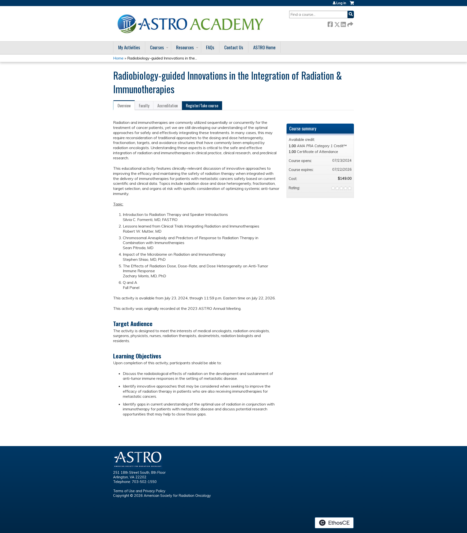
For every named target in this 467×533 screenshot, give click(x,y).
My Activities (129, 47)
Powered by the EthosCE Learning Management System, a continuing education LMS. (334, 523)
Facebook (330, 23)
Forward (349, 23)
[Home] (192, 23)
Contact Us (233, 47)
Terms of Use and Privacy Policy (139, 491)
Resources (185, 47)
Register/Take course (202, 106)
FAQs (210, 47)
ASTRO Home (264, 47)
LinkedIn (343, 23)
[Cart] (352, 4)
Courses (157, 47)
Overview (124, 106)
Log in (341, 3)
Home (118, 58)
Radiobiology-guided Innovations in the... (162, 58)
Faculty (144, 106)
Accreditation (167, 106)
